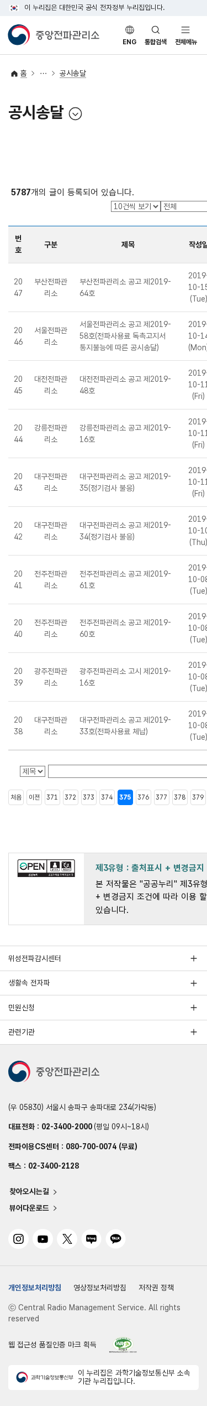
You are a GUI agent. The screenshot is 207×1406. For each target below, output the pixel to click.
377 (161, 797)
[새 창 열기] (123, 1344)
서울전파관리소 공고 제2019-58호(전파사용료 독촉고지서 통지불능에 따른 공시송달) (125, 336)
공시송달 (73, 73)
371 (52, 797)
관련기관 (21, 1032)
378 (179, 797)
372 (70, 797)
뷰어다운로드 (29, 1208)
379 (198, 797)
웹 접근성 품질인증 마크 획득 (52, 1344)
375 (125, 797)
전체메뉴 (186, 42)
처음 (16, 797)
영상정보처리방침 (99, 1287)
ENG (129, 42)
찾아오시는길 (29, 1192)
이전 (34, 797)
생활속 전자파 (29, 982)
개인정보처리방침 (34, 1287)
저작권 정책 (156, 1287)
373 (88, 797)
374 (107, 797)
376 (143, 797)
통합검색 (156, 42)
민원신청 (21, 1007)
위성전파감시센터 (34, 958)
